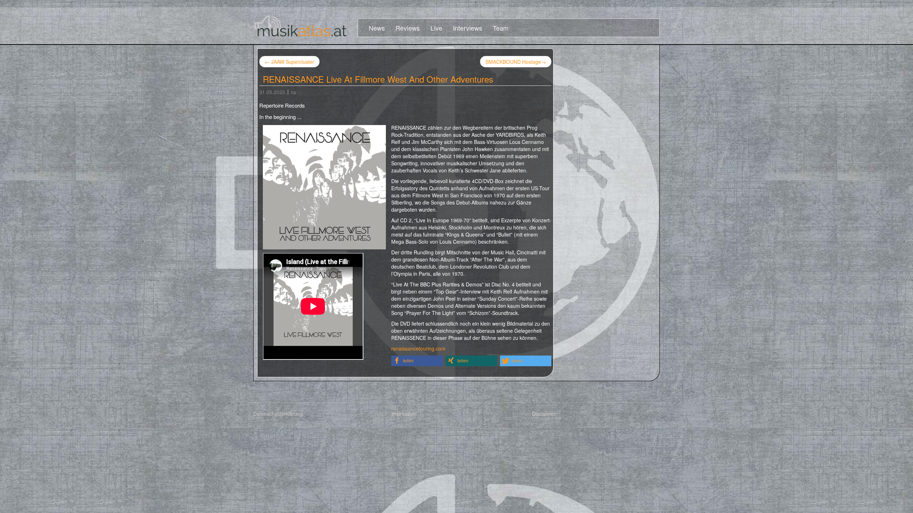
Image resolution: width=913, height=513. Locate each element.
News (377, 27)
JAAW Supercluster (289, 61)
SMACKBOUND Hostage (515, 61)
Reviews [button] (408, 27)
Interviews (467, 27)
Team (501, 27)
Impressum (404, 413)
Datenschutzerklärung (278, 413)
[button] (417, 361)
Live (436, 27)
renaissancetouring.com (418, 348)
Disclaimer (544, 413)
